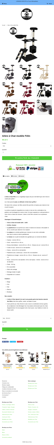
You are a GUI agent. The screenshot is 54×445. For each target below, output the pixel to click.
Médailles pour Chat (32, 419)
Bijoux (3, 432)
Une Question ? (5, 395)
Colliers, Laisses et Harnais (8, 409)
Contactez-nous (5, 383)
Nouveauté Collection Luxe (8, 412)
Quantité (4, 149)
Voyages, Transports (32, 409)
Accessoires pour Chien (7, 421)
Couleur (4, 143)
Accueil (3, 25)
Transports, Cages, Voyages (8, 407)
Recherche (4, 381)
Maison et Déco (5, 434)
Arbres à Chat (31, 404)
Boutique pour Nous (32, 388)
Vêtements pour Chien (7, 414)
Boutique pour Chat (32, 385)
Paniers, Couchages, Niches (8, 404)
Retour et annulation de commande (10, 391)
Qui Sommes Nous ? (6, 393)
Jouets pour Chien (6, 417)
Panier (50, 3)
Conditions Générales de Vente (9, 389)
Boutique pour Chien (32, 383)
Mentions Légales (6, 385)
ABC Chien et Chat (27, 442)
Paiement (21, 176)
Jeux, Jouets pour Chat (33, 414)
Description (6, 176)
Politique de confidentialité (8, 387)
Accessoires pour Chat (33, 421)
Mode (3, 430)
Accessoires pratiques (7, 437)
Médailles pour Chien (7, 419)
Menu (5, 3)
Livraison (14, 176)
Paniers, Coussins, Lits (33, 407)
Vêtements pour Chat (33, 417)
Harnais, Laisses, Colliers (33, 412)
